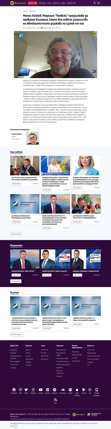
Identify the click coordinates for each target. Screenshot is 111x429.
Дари (63, 3)
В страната (76, 361)
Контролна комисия (62, 361)
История (44, 353)
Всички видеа (16, 281)
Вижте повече (16, 183)
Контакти (44, 350)
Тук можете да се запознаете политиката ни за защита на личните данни (31, 419)
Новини (28, 353)
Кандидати (13, 350)
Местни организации (63, 365)
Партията (59, 346)
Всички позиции (17, 334)
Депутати (59, 368)
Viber (59, 28)
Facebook (46, 28)
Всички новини (16, 234)
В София (74, 358)
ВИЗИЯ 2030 (44, 356)
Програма (13, 353)
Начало (25, 11)
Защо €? (28, 350)
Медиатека (16, 245)
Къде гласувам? (15, 361)
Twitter (53, 28)
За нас (49, 3)
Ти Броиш (13, 368)
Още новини (16, 152)
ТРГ (88, 365)
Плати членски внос (93, 356)
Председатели (61, 350)
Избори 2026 (32, 3)
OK (15, 426)
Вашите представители (77, 347)
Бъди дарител (91, 353)
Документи (44, 359)
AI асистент (14, 365)
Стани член (91, 350)
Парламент (75, 352)
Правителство (77, 355)
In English (28, 365)
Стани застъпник (93, 359)
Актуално (42, 3)
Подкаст (28, 362)
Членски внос (71, 3)
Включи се (57, 3)
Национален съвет (62, 358)
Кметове (59, 376)
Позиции (14, 292)
